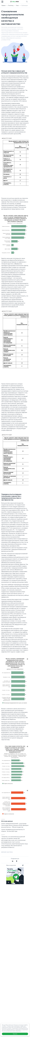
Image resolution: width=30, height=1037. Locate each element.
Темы (17, 5)
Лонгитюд (11, 5)
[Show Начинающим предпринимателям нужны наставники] (14, 702)
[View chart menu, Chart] (27, 790)
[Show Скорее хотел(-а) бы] (7, 783)
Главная (3, 5)
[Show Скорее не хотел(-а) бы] (8, 813)
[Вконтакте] (12, 861)
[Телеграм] (23, 865)
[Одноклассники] (17, 861)
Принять (15, 1034)
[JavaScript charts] (7, 137)
